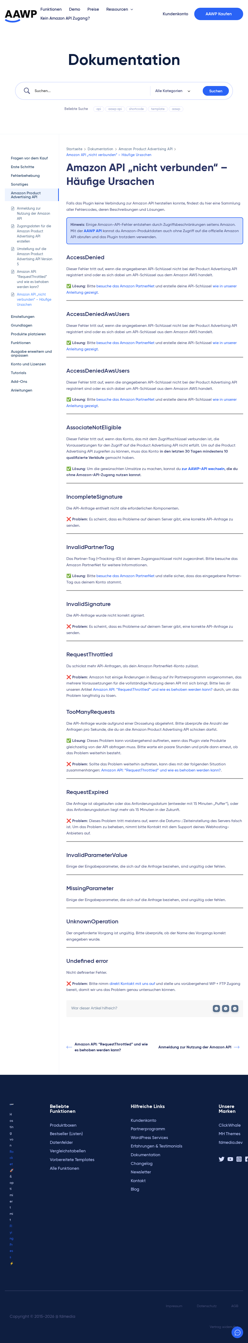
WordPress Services (149, 1137)
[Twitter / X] (222, 1159)
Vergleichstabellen (68, 1151)
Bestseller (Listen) (66, 1133)
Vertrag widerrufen (224, 1327)
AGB (234, 1306)
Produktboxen (63, 1125)
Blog (135, 1189)
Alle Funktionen (64, 1168)
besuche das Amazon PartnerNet (125, 286)
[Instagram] (239, 1159)
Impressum (174, 1306)
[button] (130, 9)
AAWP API (93, 230)
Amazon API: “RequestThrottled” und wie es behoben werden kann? (153, 689)
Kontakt (138, 1180)
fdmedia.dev (231, 1142)
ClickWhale (230, 1125)
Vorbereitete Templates (72, 1159)
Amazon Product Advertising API (146, 149)
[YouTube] (230, 1159)
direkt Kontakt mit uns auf (132, 983)
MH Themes (229, 1133)
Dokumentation (100, 149)
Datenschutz (207, 1306)
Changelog (142, 1163)
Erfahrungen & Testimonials (156, 1146)
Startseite (74, 149)
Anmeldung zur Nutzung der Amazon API (194, 1047)
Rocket (12, 1158)
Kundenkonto (143, 1120)
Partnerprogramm (148, 1128)
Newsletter (141, 1172)
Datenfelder (61, 1142)
